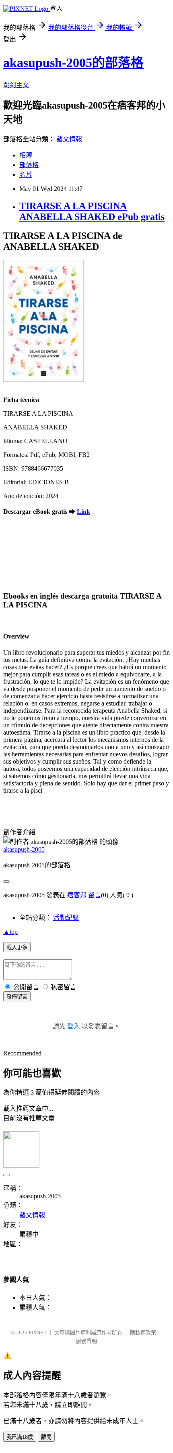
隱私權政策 (143, 1332)
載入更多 (16, 947)
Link (83, 511)
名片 (25, 174)
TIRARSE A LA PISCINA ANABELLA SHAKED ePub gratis (92, 211)
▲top (10, 931)
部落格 (29, 164)
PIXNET (38, 1332)
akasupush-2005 (24, 849)
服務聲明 (86, 1341)
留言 (94, 895)
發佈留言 (16, 997)
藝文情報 (69, 139)
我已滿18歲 (19, 1437)
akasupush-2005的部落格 (73, 62)
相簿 (25, 155)
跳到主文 (16, 85)
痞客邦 (76, 895)
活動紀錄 (66, 917)
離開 (46, 1437)
